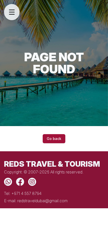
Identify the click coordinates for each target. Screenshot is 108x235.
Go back (54, 138)
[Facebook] (20, 182)
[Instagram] (32, 182)
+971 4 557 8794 (26, 193)
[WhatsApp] (8, 182)
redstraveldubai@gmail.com (42, 200)
